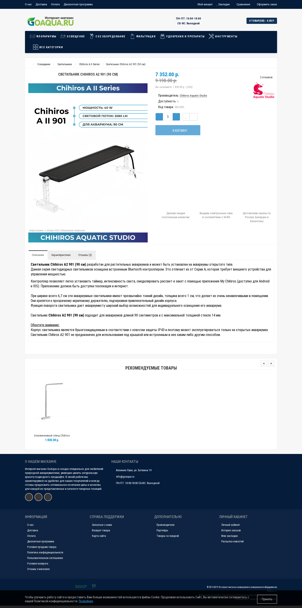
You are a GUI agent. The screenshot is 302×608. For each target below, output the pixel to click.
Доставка (41, 4)
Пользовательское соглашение (45, 558)
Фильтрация (145, 36)
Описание (38, 255)
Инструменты (225, 36)
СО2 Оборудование (110, 36)
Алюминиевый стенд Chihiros (52, 435)
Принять (267, 599)
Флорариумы (45, 36)
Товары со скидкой (168, 535)
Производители (165, 524)
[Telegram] (48, 497)
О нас (28, 4)
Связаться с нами (102, 524)
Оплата (55, 4)
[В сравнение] (193, 117)
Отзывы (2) (85, 255)
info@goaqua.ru (125, 476)
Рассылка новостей (232, 541)
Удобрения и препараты (185, 36)
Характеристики (61, 255)
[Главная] (29, 64)
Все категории (50, 47)
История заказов (231, 530)
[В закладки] (186, 117)
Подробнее (86, 601)
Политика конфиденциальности (45, 552)
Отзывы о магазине (38, 569)
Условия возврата (37, 563)
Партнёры (162, 530)
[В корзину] (42, 430)
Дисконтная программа (78, 4)
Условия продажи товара (41, 547)
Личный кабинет (230, 524)
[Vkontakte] (29, 497)
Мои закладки (229, 535)
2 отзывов (266, 77)
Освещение (75, 36)
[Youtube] (38, 497)
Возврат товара (101, 530)
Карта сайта (99, 535)
